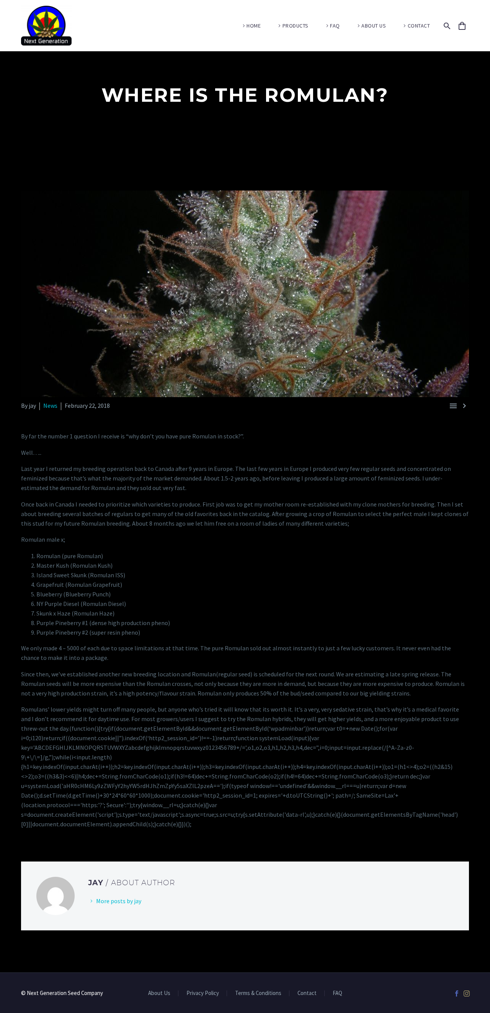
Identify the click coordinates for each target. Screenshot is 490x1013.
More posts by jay (118, 901)
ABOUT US (373, 25)
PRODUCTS (296, 25)
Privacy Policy (202, 993)
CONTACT (419, 25)
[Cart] (465, 26)
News (50, 405)
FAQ (335, 25)
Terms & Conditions (258, 993)
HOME (254, 25)
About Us (159, 993)
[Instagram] (467, 993)
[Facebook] (457, 993)
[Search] (446, 26)
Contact (307, 993)
